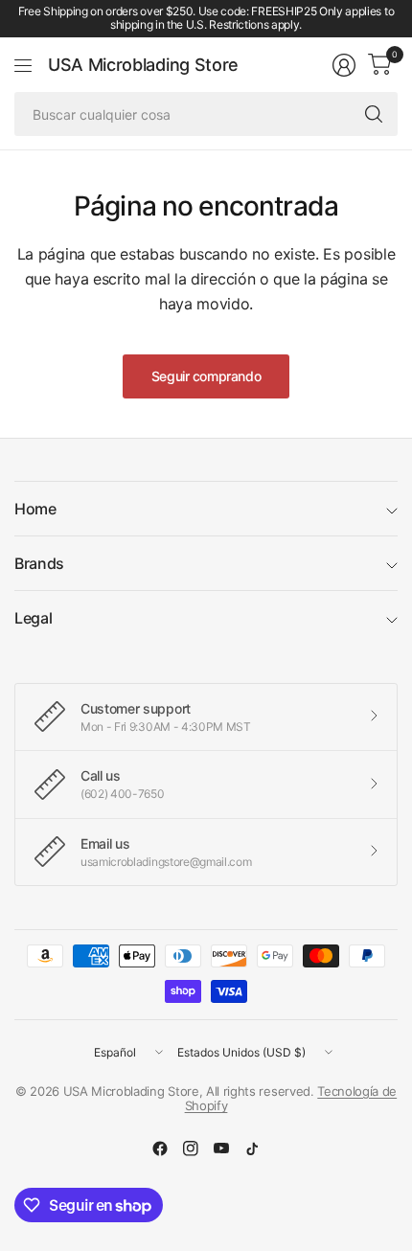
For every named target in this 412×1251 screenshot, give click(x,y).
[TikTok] (252, 1148)
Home (35, 508)
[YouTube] (221, 1148)
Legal (33, 617)
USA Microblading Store (143, 65)
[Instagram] (190, 1148)
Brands (39, 563)
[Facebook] (160, 1148)
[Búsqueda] (374, 114)
